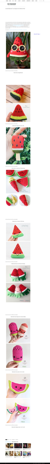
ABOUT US (36, 463)
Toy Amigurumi (13, 439)
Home (34, 463)
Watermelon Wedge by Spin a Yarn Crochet (18, 427)
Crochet (8, 439)
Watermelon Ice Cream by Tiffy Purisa (18, 221)
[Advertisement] (31, 4)
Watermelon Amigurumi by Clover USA (18, 125)
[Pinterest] (40, 1)
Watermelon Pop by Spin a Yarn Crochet (18, 371)
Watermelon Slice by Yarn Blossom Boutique (18, 263)
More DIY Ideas (37, 34)
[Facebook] (39, 1)
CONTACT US (43, 463)
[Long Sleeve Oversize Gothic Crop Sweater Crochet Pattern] (18, 445)
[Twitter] (42, 1)
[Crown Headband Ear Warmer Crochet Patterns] (9, 445)
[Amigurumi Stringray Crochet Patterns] (27, 453)
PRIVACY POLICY (39, 463)
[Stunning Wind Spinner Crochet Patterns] (18, 453)
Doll (10, 439)
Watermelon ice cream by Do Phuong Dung (18, 168)
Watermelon (17, 439)
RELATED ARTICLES (8, 441)
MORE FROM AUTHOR (15, 441)
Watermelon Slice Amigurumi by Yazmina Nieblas (18, 316)
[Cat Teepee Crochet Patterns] (9, 453)
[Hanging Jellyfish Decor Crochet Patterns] (27, 445)
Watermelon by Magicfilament (18, 72)
